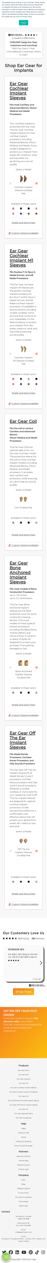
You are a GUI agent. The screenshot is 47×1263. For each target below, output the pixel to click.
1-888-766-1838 (24, 1219)
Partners (23, 1151)
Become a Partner (23, 1156)
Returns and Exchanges (23, 1146)
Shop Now (23, 992)
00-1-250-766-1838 (23, 1225)
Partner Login (23, 1169)
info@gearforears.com (23, 1232)
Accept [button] (23, 22)
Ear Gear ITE (23, 1109)
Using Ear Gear (23, 1133)
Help (23, 1123)
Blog (23, 1184)
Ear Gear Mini (23, 1075)
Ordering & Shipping (23, 1141)
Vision (23, 1180)
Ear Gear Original (23, 1079)
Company (23, 1175)
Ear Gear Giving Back (23, 1197)
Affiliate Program (23, 1165)
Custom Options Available (25, 233)
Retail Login (23, 1206)
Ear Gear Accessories (23, 1118)
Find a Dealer (23, 1201)
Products (23, 1065)
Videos (23, 1128)
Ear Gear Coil (23, 421)
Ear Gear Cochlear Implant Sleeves (19, 90)
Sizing (23, 1137)
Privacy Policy (23, 1193)
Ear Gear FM (23, 1083)
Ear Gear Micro (23, 1070)
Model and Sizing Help (23, 222)
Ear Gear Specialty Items (23, 1113)
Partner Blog (23, 1161)
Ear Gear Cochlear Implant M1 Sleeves (21, 258)
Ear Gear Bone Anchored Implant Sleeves (20, 572)
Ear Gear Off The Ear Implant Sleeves (22, 740)
